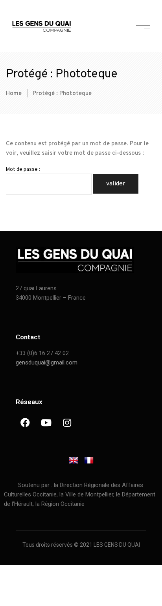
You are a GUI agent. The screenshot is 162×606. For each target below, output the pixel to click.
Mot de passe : (23, 170)
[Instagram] (66, 422)
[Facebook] (25, 422)
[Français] (89, 462)
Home (14, 93)
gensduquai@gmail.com (46, 362)
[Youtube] (46, 422)
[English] (73, 462)
